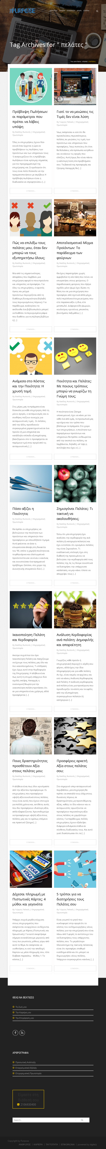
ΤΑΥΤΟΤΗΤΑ (52, 1144)
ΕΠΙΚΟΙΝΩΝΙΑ (68, 1144)
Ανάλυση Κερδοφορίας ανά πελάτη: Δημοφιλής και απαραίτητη (75, 639)
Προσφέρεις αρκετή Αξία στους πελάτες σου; (72, 765)
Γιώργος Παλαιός (66, 122)
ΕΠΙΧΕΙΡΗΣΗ (71, 11)
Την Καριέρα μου (23, 1012)
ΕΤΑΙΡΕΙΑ (86, 11)
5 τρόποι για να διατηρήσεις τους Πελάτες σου (70, 899)
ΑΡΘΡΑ (79, 11)
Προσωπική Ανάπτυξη (26, 1062)
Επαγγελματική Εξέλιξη (26, 1068)
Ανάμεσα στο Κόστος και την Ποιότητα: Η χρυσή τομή (28, 386)
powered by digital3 (87, 1144)
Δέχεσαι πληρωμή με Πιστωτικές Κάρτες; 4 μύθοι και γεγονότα (29, 899)
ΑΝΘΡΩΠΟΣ (53, 11)
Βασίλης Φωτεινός (23, 132)
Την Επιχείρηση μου (25, 1018)
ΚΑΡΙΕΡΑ (62, 11)
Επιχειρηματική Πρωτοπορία (28, 1073)
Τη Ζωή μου (21, 1007)
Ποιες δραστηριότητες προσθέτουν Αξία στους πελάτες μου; (30, 765)
